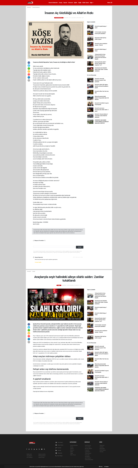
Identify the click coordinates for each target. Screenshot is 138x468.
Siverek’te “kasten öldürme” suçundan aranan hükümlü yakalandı (101, 116)
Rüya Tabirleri (103, 450)
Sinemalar (87, 454)
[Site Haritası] (42, 449)
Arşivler (59, 450)
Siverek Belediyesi (36, 7)
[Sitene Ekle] (45, 449)
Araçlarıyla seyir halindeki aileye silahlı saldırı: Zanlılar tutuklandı (101, 69)
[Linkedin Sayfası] (37, 449)
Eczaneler (87, 450)
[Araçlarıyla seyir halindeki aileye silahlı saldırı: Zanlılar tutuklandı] (56, 304)
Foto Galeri (60, 442)
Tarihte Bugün (88, 453)
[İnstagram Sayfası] (32, 449)
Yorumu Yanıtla (38, 262)
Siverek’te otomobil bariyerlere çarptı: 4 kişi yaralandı (100, 80)
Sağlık (79, 2)
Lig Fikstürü (87, 451)
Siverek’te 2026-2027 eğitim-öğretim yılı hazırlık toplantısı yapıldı (101, 86)
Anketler (101, 447)
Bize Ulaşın (59, 455)
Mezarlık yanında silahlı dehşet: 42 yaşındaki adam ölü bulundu (102, 98)
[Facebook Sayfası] (27, 449)
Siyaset (65, 2)
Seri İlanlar (87, 456)
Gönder (79, 247)
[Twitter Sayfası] (30, 449)
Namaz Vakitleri (88, 448)
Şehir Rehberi (88, 458)
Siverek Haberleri (53, 2)
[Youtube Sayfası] (35, 449)
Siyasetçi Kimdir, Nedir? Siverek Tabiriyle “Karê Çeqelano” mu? (100, 63)
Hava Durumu (88, 445)
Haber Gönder (41, 457)
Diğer (91, 2)
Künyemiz (59, 453)
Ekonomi (70, 2)
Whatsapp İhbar (41, 455)
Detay (101, 466)
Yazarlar (59, 447)
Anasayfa (29, 7)
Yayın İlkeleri (29, 455)
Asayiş (60, 2)
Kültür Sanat (85, 2)
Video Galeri (60, 445)
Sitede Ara (102, 445)
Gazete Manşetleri (89, 459)
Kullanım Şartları (42, 454)
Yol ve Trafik (87, 447)
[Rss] (40, 449)
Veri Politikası (29, 457)
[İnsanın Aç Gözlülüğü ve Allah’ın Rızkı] (56, 39)
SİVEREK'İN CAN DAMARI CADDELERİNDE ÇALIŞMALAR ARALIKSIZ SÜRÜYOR (102, 122)
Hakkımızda (29, 454)
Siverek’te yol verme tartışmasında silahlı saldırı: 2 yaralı (102, 110)
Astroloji (101, 451)
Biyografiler (102, 448)
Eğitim (75, 2)
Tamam (107, 466)
